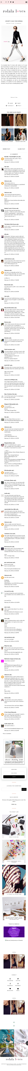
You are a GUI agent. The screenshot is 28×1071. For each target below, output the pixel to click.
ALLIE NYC (7, 365)
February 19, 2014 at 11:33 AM (12, 375)
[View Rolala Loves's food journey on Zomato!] (14, 940)
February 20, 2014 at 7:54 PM (11, 707)
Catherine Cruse (8, 533)
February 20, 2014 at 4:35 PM (11, 670)
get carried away (8, 562)
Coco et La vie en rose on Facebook (13, 630)
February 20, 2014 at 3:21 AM (11, 529)
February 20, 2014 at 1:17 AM (11, 504)
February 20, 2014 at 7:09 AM (11, 557)
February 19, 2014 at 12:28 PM (11, 412)
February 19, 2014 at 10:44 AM (12, 333)
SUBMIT (14, 776)
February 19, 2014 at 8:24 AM (11, 291)
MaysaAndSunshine (9, 307)
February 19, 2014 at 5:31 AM (11, 254)
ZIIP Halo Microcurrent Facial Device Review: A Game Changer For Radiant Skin (14, 918)
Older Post (21, 149)
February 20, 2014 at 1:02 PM (11, 613)
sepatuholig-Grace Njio (10, 509)
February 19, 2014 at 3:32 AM (11, 176)
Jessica (6, 697)
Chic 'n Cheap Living (9, 555)
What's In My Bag (14, 837)
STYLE (20, 19)
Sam (5, 166)
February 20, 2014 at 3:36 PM (11, 654)
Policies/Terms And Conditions (14, 1064)
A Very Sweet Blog (9, 712)
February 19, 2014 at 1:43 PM (11, 422)
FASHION (8, 19)
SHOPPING (16, 19)
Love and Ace (7, 591)
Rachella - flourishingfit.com (11, 156)
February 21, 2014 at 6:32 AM (11, 730)
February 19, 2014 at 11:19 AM (12, 360)
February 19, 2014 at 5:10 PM (11, 465)
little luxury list (8, 546)
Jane (5, 296)
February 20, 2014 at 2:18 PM (11, 632)
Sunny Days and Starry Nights (16, 705)
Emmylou (6, 338)
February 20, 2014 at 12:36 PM (11, 602)
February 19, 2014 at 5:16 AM (11, 229)
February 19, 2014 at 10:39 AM (12, 317)
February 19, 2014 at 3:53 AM (11, 203)
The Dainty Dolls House (10, 224)
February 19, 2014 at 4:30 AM (11, 219)
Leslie (5, 493)
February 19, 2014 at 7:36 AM (11, 280)
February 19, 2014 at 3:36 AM (11, 188)
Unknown (6, 181)
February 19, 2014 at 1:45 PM (11, 438)
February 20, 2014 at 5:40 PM (11, 693)
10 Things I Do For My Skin (14, 894)
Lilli (5, 234)
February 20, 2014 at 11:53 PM (11, 719)
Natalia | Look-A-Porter (10, 208)
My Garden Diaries (9, 480)
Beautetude (7, 284)
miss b (5, 607)
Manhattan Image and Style (11, 658)
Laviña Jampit (7, 723)
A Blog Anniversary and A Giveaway (14, 862)
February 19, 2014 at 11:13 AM (12, 344)
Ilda (5, 417)
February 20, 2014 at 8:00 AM (11, 570)
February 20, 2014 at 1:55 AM (11, 517)
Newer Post (6, 149)
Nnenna (6, 322)
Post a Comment (7, 733)
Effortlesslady (7, 470)
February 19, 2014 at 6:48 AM (11, 265)
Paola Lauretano (8, 349)
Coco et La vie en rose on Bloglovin (13, 629)
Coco (5, 618)
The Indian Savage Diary (10, 410)
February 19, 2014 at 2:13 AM (11, 162)
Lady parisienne (8, 637)
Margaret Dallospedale (10, 404)
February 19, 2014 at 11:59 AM (12, 389)
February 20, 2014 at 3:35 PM (11, 641)
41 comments (18, 23)
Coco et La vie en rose (9, 627)
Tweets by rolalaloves (14, 924)
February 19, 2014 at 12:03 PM (11, 399)
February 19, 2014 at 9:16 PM (11, 475)
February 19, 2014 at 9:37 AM (11, 303)
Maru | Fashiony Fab (9, 394)
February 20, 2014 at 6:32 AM (11, 542)
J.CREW (12, 19)
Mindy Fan (6, 645)
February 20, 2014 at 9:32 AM (11, 586)
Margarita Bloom (8, 443)
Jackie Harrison (8, 258)
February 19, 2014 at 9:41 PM (11, 488)
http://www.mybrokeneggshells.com (13, 652)
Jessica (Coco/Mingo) (9, 379)
